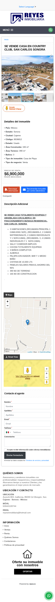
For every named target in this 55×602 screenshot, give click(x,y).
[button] (51, 56)
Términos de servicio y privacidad (37, 460)
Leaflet (30, 352)
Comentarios (9, 437)
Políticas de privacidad (14, 545)
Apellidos (8, 411)
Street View (15, 108)
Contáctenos (10, 541)
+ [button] (7, 301)
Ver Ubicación (23, 376)
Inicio (6, 40)
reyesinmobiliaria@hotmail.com (17, 512)
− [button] (7, 305)
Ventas (7, 530)
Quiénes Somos (11, 537)
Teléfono (8, 428)
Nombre (8, 402)
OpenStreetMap (45, 352)
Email (7, 419)
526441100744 (9, 506)
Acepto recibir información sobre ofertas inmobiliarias (28, 450)
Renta (7, 533)
